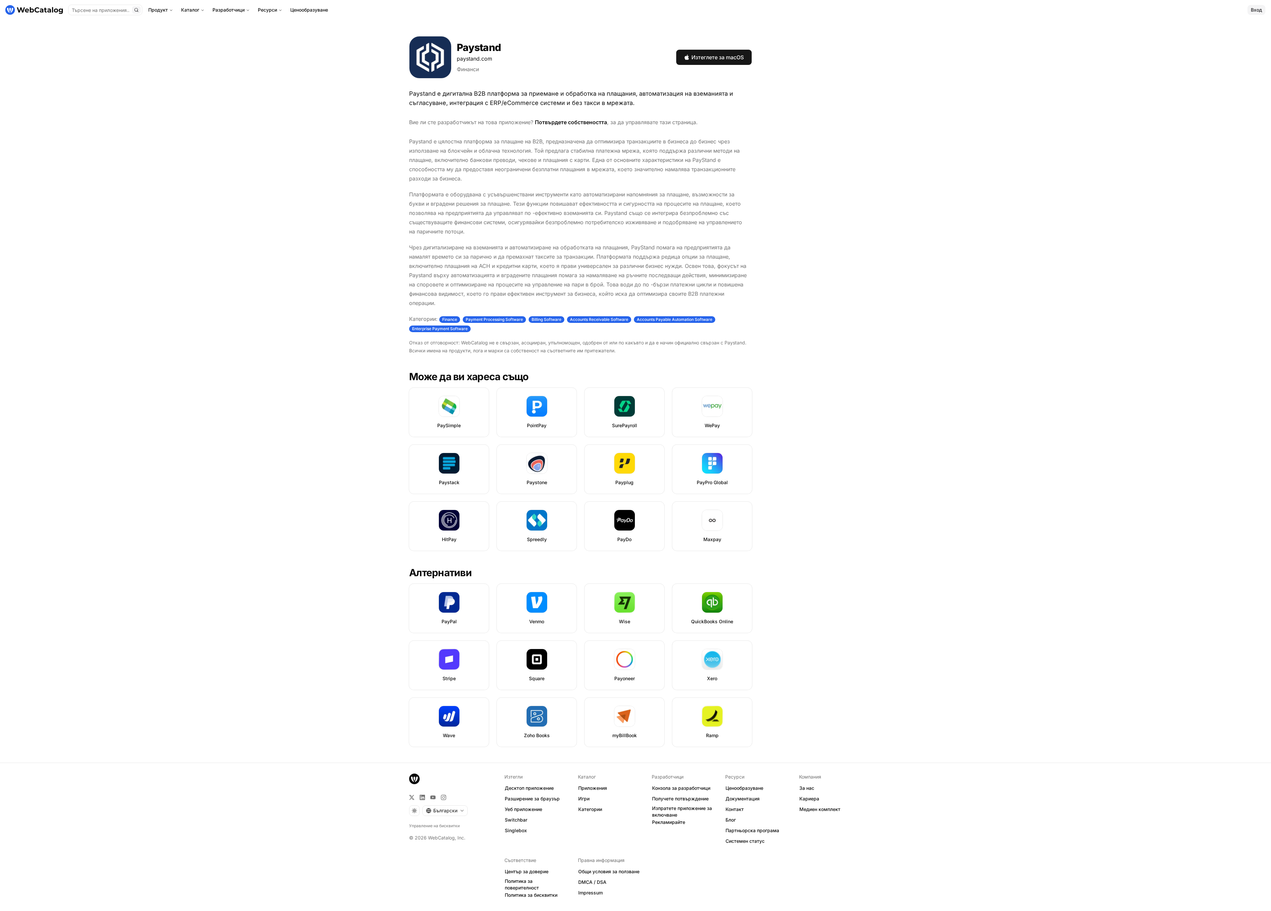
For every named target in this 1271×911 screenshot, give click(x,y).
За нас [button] (806, 788)
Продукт (158, 10)
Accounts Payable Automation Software (674, 319)
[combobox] (445, 810)
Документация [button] (743, 798)
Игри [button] (583, 798)
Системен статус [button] (745, 841)
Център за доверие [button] (526, 871)
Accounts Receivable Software (599, 319)
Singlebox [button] (516, 830)
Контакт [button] (735, 809)
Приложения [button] (592, 788)
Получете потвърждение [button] (680, 798)
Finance (449, 319)
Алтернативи (440, 573)
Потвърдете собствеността (571, 122)
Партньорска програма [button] (752, 830)
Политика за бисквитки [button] (531, 895)
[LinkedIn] (422, 797)
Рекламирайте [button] (668, 822)
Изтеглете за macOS (717, 57)
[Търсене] (136, 10)
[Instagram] (443, 797)
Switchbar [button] (516, 820)
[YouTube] (433, 797)
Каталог (190, 10)
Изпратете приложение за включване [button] (682, 811)
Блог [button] (731, 820)
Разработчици (228, 10)
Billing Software (546, 319)
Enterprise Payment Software (440, 328)
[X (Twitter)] (411, 797)
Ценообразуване (309, 10)
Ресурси (267, 10)
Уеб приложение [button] (523, 809)
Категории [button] (590, 809)
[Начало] (34, 10)
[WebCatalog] (414, 779)
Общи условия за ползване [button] (608, 871)
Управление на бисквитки (434, 825)
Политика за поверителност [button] (522, 884)
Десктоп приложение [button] (529, 788)
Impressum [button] (590, 892)
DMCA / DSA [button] (592, 882)
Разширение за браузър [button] (532, 798)
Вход (1256, 10)
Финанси (468, 69)
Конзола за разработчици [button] (681, 788)
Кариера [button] (809, 798)
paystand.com (474, 58)
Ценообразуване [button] (744, 788)
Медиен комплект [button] (819, 809)
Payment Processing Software (494, 319)
